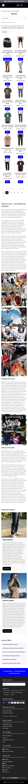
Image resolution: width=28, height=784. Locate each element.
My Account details (8, 751)
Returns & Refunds (8, 761)
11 (23, 189)
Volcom (13, 11)
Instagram (19, 692)
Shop (6, 11)
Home (2, 11)
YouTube (13, 692)
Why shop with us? (7, 735)
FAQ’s (5, 763)
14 (10, 192)
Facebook (6, 692)
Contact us (6, 772)
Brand (9, 11)
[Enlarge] (25, 274)
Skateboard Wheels (7, 726)
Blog (4, 742)
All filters (19, 27)
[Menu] (25, 5)
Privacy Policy (7, 767)
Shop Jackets (7, 631)
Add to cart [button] (7, 59)
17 (21, 192)
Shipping (6, 759)
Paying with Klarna (7, 710)
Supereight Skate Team (8, 739)
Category (5, 27)
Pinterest (6, 694)
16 (18, 192)
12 (3, 192)
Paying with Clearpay (8, 713)
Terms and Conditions (9, 765)
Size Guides (5, 728)
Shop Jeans (7, 568)
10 (19, 189)
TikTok (12, 694)
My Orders (6, 749)
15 (14, 192)
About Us (5, 737)
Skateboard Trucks (7, 724)
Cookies (6, 769)
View (20, 59)
